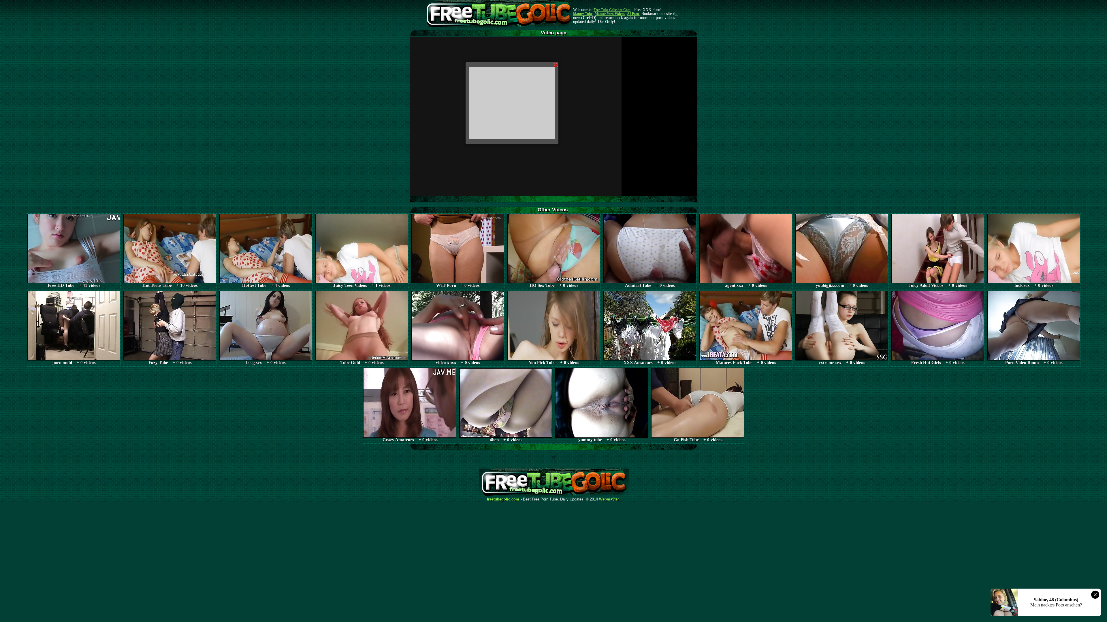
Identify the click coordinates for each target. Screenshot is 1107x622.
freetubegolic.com (503, 499)
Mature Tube (582, 14)
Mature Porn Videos (610, 14)
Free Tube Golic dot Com (612, 10)
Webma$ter (609, 499)
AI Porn (633, 14)
